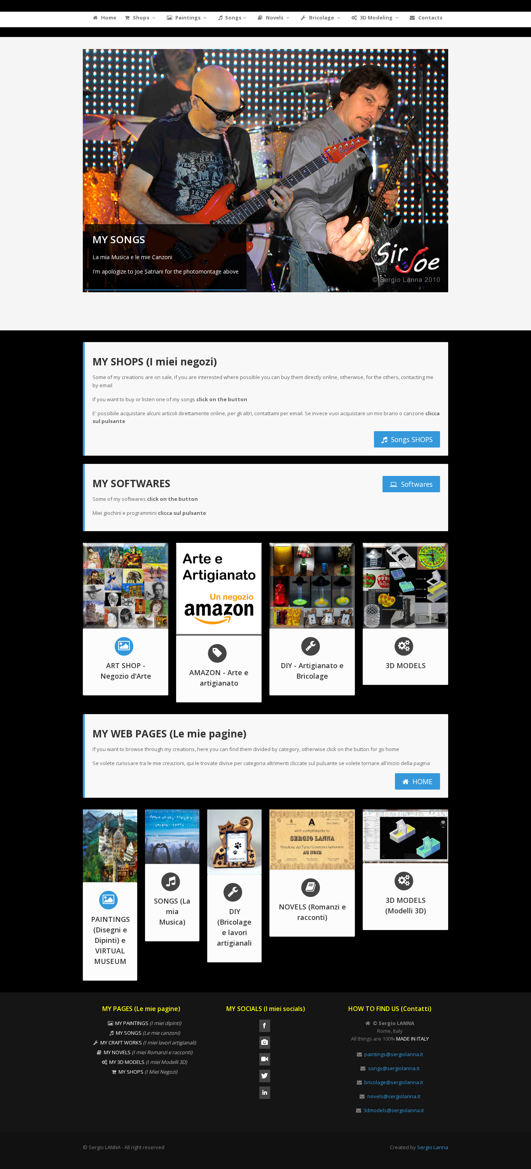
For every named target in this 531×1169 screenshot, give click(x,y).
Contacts (429, 17)
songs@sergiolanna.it (393, 1068)
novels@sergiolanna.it (393, 1096)
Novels (275, 17)
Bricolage (321, 17)
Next (456, 178)
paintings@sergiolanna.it (393, 1054)
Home (108, 17)
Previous (74, 178)
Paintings (188, 17)
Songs (233, 17)
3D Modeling (376, 17)
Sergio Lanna (432, 1147)
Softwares (416, 484)
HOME (421, 781)
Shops (141, 17)
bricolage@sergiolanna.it (393, 1082)
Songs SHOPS (411, 439)
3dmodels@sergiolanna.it (393, 1110)
